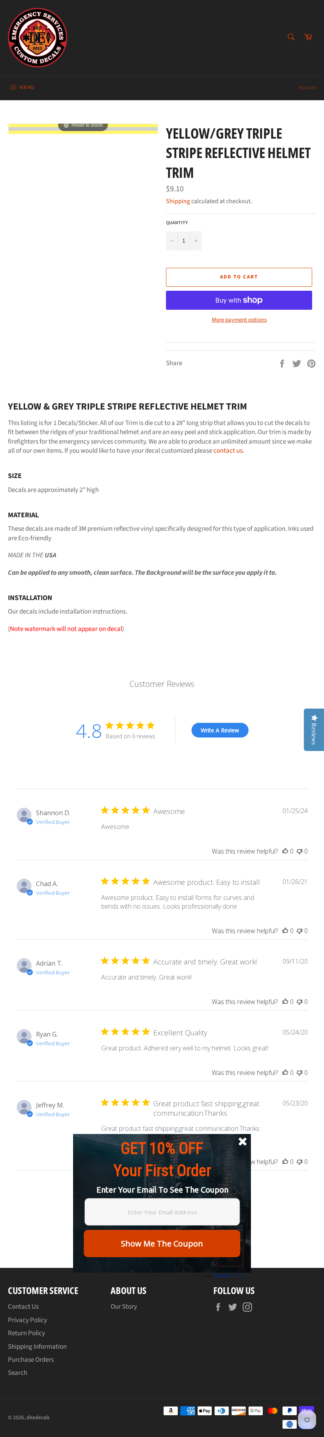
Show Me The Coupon (162, 1243)
